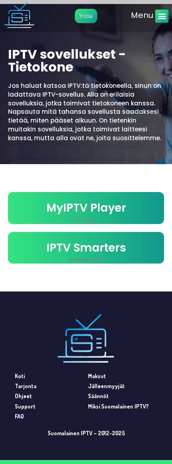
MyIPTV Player (86, 208)
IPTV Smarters (86, 248)
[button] (161, 16)
